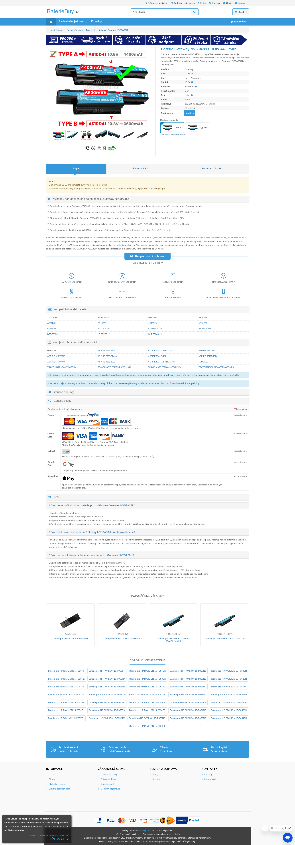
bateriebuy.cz (143, 830)
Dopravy (216, 3)
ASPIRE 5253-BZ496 (107, 356)
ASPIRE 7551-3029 (106, 362)
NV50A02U (203, 362)
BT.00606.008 (205, 329)
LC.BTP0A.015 (154, 334)
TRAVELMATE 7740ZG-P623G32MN (114, 367)
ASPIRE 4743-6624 (106, 351)
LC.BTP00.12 (104, 334)
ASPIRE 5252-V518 (56, 356)
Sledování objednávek (184, 3)
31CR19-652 (103, 318)
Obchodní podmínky (57, 784)
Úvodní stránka (55, 30)
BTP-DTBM (52, 334)
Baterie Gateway (75, 30)
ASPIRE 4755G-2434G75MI (160, 351)
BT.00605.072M (155, 329)
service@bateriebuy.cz (176, 134)
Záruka (51, 779)
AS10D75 (152, 323)
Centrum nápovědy (108, 774)
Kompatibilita (141, 168)
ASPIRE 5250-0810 (207, 351)
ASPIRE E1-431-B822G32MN (161, 362)
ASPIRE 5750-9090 (56, 362)
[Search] (195, 11)
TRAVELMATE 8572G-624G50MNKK (164, 367)
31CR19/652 (52, 318)
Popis (76, 168)
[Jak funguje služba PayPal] (188, 820)
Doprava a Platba (212, 168)
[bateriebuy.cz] (65, 14)
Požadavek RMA (108, 779)
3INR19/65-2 (153, 318)
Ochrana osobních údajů (59, 789)
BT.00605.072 (104, 329)
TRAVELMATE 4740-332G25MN (61, 367)
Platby (203, 3)
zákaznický (165, 383)
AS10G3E (203, 323)
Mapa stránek (210, 779)
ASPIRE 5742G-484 (157, 356)
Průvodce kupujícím (157, 3)
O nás (229, 3)
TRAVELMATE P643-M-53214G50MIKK (216, 367)
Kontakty (242, 3)
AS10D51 (51, 323)
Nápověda (240, 21)
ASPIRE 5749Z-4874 (208, 356)
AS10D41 (203, 318)
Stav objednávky (108, 784)
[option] (101, 89)
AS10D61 (102, 323)
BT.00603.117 (53, 329)
